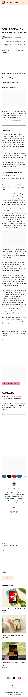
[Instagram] (19, 678)
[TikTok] (14, 678)
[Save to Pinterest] (14, 476)
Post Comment (8, 578)
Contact (14, 687)
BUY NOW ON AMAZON (10, 383)
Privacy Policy (17, 694)
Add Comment (6, 560)
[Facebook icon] (11, 512)
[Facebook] (8, 678)
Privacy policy (16, 120)
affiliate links (14, 41)
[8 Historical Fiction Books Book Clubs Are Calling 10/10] (14, 624)
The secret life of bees (14, 183)
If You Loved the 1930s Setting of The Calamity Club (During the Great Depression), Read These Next (14, 664)
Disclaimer (9, 694)
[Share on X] (9, 476)
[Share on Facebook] (4, 476)
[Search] (23, 2)
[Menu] (25, 2)
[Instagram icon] (14, 512)
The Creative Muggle (12, 2)
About (14, 685)
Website (4, 572)
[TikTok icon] (17, 512)
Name (4, 550)
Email (4, 555)
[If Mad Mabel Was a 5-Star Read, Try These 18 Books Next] (14, 597)
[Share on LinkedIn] (19, 476)
